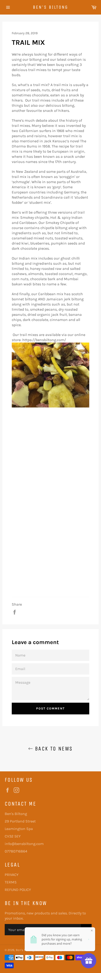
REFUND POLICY (18, 889)
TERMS (11, 882)
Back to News (53, 748)
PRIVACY (12, 874)
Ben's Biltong (50, 7)
